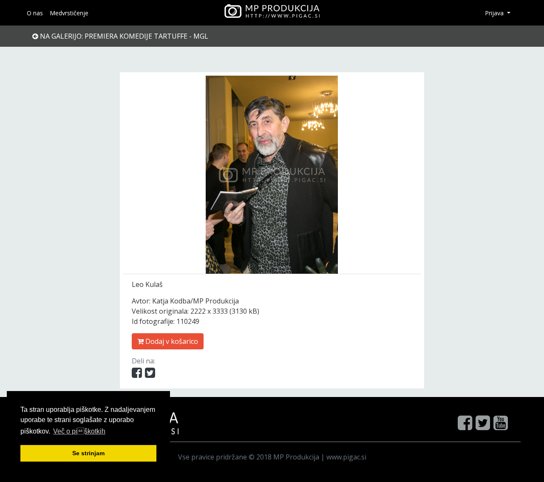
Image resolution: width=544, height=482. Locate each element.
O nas (35, 13)
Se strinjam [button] (88, 453)
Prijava (495, 13)
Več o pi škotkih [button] (79, 431)
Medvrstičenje (69, 13)
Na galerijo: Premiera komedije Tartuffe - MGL (123, 36)
